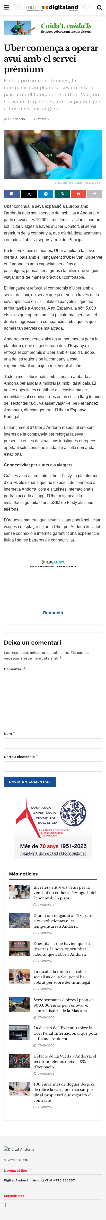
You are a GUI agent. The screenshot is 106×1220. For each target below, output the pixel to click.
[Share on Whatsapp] (62, 194)
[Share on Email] (78, 194)
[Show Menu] (6, 7)
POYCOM (22, 1160)
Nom (9, 733)
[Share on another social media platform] (94, 194)
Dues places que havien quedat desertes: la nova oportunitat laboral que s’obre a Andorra (61, 949)
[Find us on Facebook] (5, 1205)
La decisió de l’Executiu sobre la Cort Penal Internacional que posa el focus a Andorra (65, 1033)
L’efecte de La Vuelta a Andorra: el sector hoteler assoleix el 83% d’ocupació (64, 1061)
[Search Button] (99, 7)
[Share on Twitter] (29, 194)
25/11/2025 (42, 119)
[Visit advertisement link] (53, 32)
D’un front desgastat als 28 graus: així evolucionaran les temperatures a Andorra (63, 921)
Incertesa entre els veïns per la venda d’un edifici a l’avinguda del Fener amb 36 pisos (64, 892)
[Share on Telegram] (45, 194)
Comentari (15, 668)
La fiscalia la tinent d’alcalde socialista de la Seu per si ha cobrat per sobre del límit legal (61, 977)
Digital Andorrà (16, 1180)
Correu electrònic (21, 756)
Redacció (17, 119)
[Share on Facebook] (12, 194)
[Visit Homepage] (53, 8)
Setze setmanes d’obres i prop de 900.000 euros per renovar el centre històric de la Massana (63, 1005)
